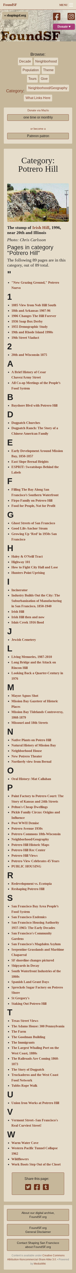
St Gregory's (20, 998)
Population (31, 70)
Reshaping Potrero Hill (27, 889)
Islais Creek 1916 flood (27, 622)
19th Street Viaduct (25, 338)
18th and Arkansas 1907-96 (30, 311)
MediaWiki (40, 1263)
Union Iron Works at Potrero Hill (35, 1103)
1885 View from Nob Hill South (33, 305)
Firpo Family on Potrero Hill (31, 500)
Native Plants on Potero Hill (31, 740)
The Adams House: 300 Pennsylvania (37, 1026)
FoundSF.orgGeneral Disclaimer (38, 1230)
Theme (48, 70)
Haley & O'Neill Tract (27, 556)
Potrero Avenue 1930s (27, 829)
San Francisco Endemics (28, 917)
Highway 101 (20, 562)
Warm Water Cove (24, 1143)
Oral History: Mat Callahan (31, 779)
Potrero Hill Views (24, 856)
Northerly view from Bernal (31, 762)
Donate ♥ (64, 27)
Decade (25, 61)
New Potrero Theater (26, 756)
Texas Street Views (24, 1021)
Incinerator (19, 590)
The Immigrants (23, 1042)
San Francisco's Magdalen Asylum (36, 944)
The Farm (18, 1031)
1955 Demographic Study (29, 327)
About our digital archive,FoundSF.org (38, 1215)
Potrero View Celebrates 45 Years (35, 861)
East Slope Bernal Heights (30, 462)
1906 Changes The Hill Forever (33, 316)
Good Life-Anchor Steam (29, 528)
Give (44, 78)
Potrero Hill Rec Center (28, 850)
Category (14, 90)
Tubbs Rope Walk (24, 1086)
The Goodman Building (28, 1037)
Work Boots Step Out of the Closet (36, 1164)
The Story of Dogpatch (27, 1069)
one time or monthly (38, 117)
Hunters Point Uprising (28, 573)
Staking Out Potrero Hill (28, 1004)
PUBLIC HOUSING (26, 866)
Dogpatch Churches (25, 423)
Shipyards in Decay (25, 966)
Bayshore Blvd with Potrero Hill (34, 405)
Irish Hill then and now (28, 617)
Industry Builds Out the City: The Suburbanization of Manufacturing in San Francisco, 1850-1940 (36, 601)
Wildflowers (20, 1159)
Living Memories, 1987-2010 (31, 657)
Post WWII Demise (25, 823)
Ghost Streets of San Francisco (33, 523)
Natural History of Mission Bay (33, 745)
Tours (32, 78)
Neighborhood (46, 61)
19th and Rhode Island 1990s (32, 332)
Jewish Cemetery (23, 640)
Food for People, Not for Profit (33, 506)
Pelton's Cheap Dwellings (29, 807)
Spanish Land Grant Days (30, 982)
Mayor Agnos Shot (24, 696)
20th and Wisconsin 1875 (29, 355)
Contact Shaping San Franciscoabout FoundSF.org (38, 1244)
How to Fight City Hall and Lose (34, 567)
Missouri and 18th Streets (29, 723)
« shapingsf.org (15, 15)
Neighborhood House (26, 751)
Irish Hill (40, 227)
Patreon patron (38, 136)
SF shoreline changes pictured (32, 960)
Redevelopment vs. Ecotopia (31, 884)
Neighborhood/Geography (47, 88)
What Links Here (38, 98)
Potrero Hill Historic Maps (30, 845)
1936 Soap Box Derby (27, 321)
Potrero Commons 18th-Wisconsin (36, 834)
